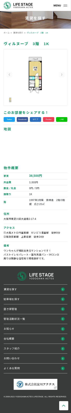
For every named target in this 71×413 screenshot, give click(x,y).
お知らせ (9, 328)
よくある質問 (12, 368)
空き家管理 (10, 309)
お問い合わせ (12, 358)
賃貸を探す (10, 289)
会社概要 (9, 338)
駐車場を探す (12, 299)
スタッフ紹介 (12, 348)
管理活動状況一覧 (14, 318)
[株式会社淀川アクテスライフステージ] (18, 5)
